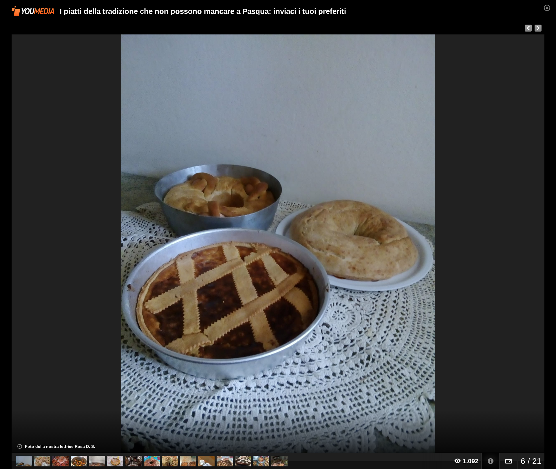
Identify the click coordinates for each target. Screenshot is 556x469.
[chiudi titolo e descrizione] (19, 446)
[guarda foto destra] (331, 243)
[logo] (33, 11)
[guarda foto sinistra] (65, 243)
